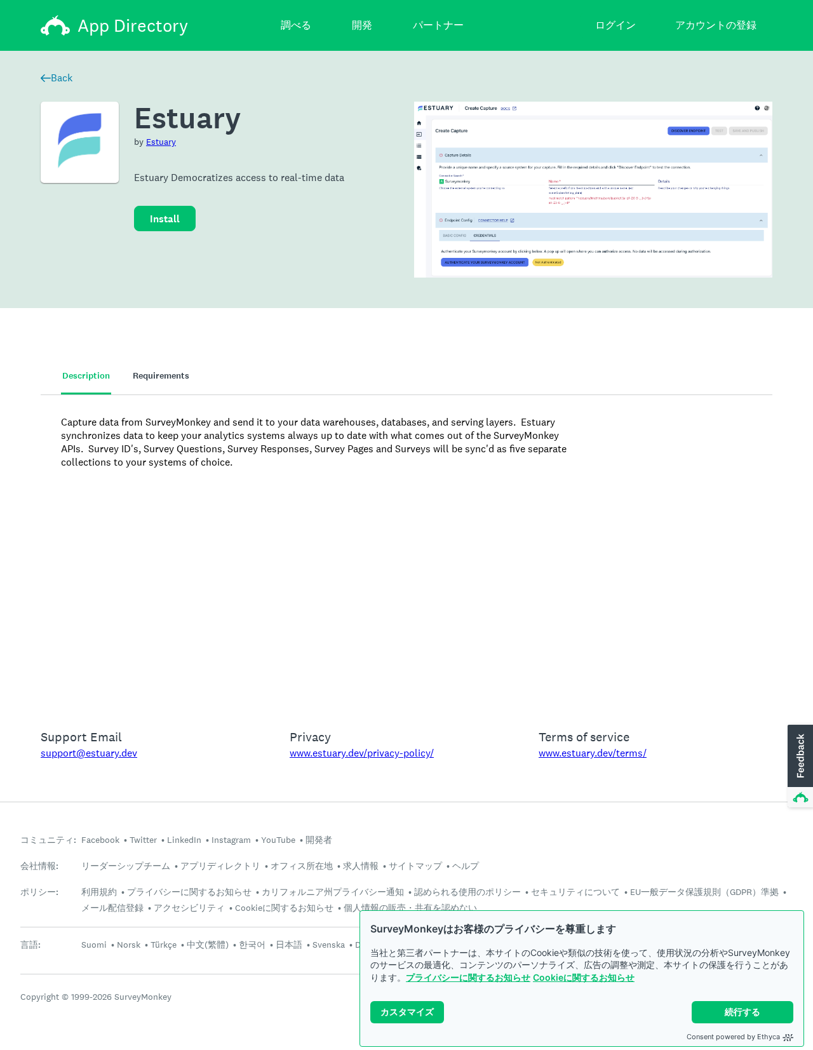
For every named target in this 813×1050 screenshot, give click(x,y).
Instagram (231, 839)
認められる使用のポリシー (467, 892)
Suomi (94, 944)
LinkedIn (184, 839)
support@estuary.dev (89, 753)
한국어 (252, 944)
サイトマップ (415, 866)
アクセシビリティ (189, 907)
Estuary (161, 141)
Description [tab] (86, 376)
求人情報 (361, 866)
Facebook (100, 839)
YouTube (278, 839)
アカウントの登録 (715, 25)
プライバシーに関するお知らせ (468, 977)
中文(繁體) (208, 944)
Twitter (143, 839)
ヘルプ (465, 866)
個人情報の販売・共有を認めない (410, 907)
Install (165, 218)
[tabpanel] (406, 554)
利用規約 (99, 892)
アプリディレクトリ (220, 866)
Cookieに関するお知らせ (584, 977)
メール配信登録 (112, 907)
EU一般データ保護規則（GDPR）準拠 (704, 892)
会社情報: (39, 866)
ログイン (615, 25)
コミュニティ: (48, 840)
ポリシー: (39, 892)
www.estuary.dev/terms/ (593, 753)
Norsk (128, 944)
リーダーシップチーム (125, 866)
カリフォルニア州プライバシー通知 (333, 892)
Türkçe (164, 944)
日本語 (289, 944)
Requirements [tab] (161, 376)
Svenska (328, 944)
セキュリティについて (575, 892)
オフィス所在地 (302, 866)
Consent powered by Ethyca (733, 1036)
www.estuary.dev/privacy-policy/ (362, 753)
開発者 (319, 839)
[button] (799, 767)
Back (61, 77)
